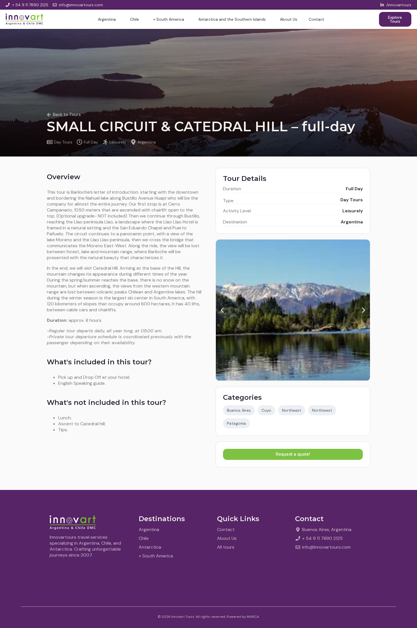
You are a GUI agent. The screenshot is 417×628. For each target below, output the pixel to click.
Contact (316, 19)
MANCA (253, 616)
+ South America (168, 19)
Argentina (107, 19)
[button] (222, 310)
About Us (288, 19)
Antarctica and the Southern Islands (232, 19)
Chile (134, 19)
